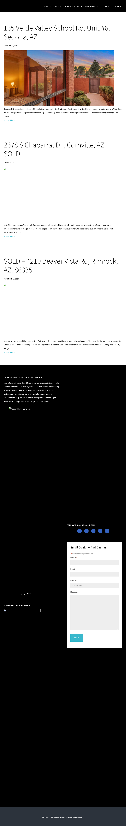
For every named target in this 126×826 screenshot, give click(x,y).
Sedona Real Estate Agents (22, 6)
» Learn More (13, 120)
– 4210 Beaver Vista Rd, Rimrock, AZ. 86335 (61, 265)
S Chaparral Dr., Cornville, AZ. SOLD (55, 149)
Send (76, 638)
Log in (82, 817)
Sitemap (56, 817)
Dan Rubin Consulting (73, 817)
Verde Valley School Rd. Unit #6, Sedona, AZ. (57, 32)
